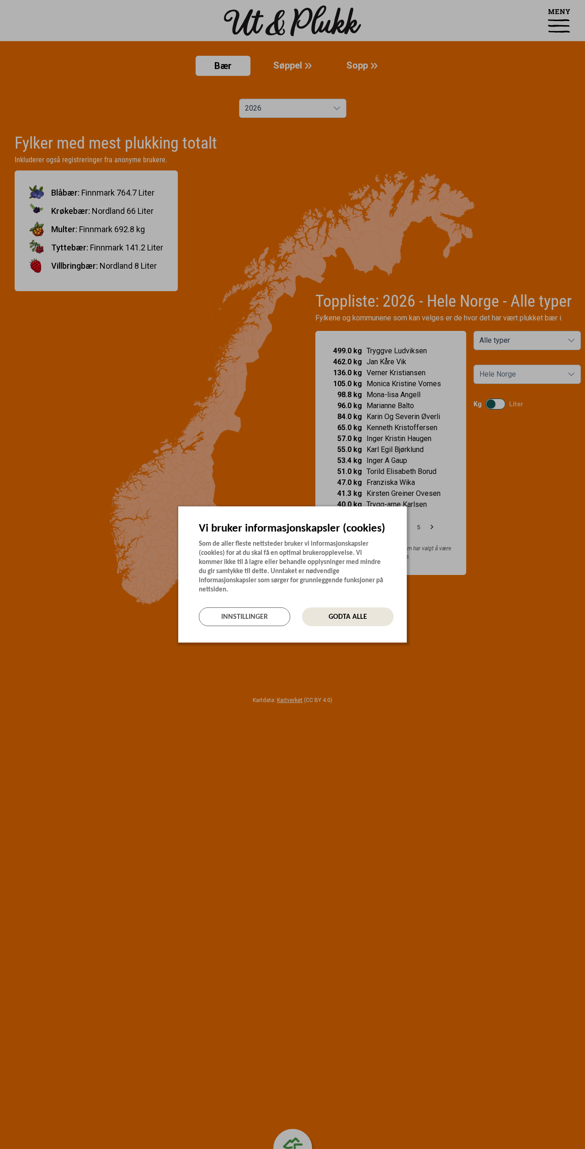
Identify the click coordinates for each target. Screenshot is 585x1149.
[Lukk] (404, 514)
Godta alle (348, 617)
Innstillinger (244, 617)
